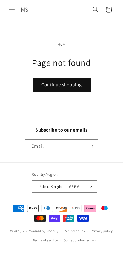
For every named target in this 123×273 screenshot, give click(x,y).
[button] (12, 9)
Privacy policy (102, 231)
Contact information (80, 240)
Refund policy (74, 231)
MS (24, 231)
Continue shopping (61, 84)
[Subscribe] (91, 146)
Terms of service (45, 240)
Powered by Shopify (43, 231)
